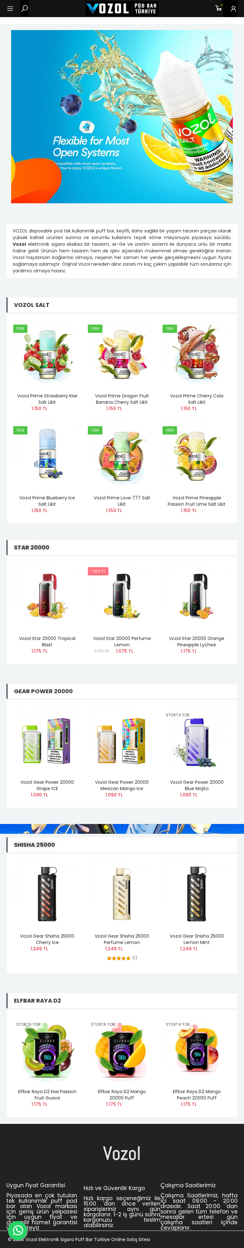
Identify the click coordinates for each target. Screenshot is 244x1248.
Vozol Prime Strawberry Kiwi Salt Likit (47, 399)
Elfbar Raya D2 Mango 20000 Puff (122, 1094)
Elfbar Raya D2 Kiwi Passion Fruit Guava (47, 1094)
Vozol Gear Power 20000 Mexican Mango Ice (122, 785)
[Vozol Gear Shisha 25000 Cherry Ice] (47, 894)
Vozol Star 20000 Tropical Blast (47, 641)
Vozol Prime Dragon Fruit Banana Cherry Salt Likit (122, 399)
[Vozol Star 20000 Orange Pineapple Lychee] (197, 596)
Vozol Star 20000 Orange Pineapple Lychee (196, 641)
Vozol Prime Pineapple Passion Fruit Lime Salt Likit (197, 501)
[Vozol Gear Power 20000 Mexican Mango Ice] (122, 740)
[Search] (24, 8)
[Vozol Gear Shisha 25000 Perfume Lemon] (122, 894)
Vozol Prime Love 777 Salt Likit (122, 501)
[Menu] (13, 8)
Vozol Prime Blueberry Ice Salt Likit (47, 501)
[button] (220, 299)
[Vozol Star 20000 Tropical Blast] (47, 596)
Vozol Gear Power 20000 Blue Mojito (197, 785)
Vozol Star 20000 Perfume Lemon (122, 641)
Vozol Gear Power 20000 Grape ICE (47, 785)
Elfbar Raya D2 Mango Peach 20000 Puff (197, 1094)
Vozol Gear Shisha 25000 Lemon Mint (197, 939)
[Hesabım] (230, 8)
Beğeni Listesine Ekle (65, 331)
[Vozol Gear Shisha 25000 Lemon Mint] (197, 894)
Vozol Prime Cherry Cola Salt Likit (196, 399)
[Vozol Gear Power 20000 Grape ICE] (47, 740)
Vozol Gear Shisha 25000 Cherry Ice (47, 939)
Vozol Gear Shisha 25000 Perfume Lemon (122, 939)
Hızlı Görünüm (65, 343)
